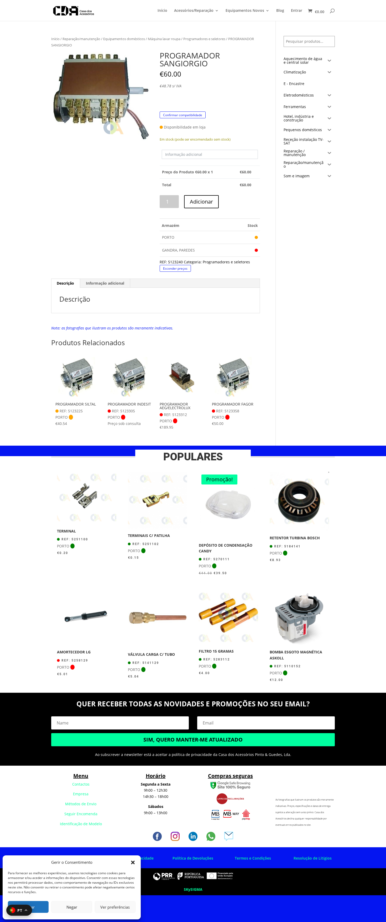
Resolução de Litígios (313, 858)
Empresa (80, 793)
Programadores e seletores (204, 38)
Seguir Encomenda (80, 813)
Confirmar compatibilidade (182, 115)
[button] (132, 862)
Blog (280, 11)
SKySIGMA (193, 889)
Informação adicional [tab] (105, 283)
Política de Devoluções (193, 858)
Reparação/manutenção (81, 38)
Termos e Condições (253, 858)
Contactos (81, 784)
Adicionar (201, 201)
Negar (71, 907)
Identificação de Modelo (81, 823)
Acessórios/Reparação (193, 11)
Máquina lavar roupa (164, 38)
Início (162, 11)
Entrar (296, 11)
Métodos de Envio (80, 803)
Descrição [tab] (65, 283)
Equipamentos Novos (245, 11)
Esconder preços (175, 268)
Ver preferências (115, 907)
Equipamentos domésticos (124, 38)
